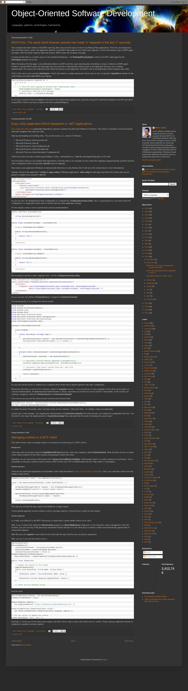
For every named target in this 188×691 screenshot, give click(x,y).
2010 (147, 303)
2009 (147, 307)
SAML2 (147, 360)
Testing (147, 421)
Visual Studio (149, 368)
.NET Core (148, 385)
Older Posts (129, 641)
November (151, 263)
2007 (147, 313)
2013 (147, 250)
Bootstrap (147, 469)
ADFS (21, 112)
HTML (146, 435)
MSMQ (146, 497)
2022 (147, 221)
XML (146, 539)
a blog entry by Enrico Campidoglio (88, 471)
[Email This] (51, 109)
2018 (147, 234)
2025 (147, 212)
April (148, 296)
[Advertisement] (159, 78)
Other (146, 346)
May (148, 293)
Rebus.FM (148, 506)
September (151, 283)
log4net (147, 396)
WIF (24, 112)
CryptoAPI (148, 427)
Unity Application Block (20, 129)
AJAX (146, 399)
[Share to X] (56, 109)
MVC (146, 404)
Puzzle (146, 323)
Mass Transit (149, 447)
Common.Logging (151, 477)
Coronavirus (148, 480)
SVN (146, 458)
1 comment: (39, 109)
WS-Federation (150, 461)
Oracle (146, 449)
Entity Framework (150, 351)
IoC (145, 489)
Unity (20, 426)
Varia (146, 520)
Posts (147, 552)
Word (146, 536)
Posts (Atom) (26, 645)
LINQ (146, 343)
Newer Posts (17, 641)
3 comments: (39, 423)
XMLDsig (147, 393)
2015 (147, 244)
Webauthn (148, 531)
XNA (146, 379)
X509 (146, 390)
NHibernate (148, 371)
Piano (146, 500)
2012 (147, 253)
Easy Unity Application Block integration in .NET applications (51, 123)
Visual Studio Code (151, 522)
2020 (147, 228)
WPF (146, 525)
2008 (147, 310)
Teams (146, 514)
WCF (20, 634)
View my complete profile (151, 160)
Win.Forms (148, 376)
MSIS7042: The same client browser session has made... (159, 266)
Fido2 (146, 433)
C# (145, 331)
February (150, 299)
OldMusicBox (149, 357)
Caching (147, 472)
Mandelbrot (148, 444)
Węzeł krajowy (149, 388)
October (150, 280)
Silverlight (148, 374)
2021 (147, 225)
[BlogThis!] (53, 109)
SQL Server (148, 419)
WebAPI (147, 463)
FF (145, 483)
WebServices (149, 528)
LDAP (146, 491)
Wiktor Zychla (160, 128)
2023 (147, 218)
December (151, 259)
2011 (147, 257)
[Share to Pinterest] (61, 109)
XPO (146, 382)
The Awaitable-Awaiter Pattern (155, 597)
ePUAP (147, 337)
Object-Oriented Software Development (83, 13)
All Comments (150, 557)
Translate (160, 198)
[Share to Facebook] (59, 109)
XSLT (146, 542)
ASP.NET (147, 326)
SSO (146, 455)
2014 (147, 247)
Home (73, 641)
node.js (147, 365)
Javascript (148, 329)
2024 (147, 215)
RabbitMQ (148, 413)
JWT (146, 441)
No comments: (41, 631)
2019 (147, 231)
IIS (145, 354)
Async (146, 424)
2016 (147, 240)
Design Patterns (150, 430)
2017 (147, 237)
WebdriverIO (149, 534)
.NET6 (146, 466)
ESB (146, 402)
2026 (147, 208)
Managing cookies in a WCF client (34, 437)
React (146, 452)
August (149, 286)
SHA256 (147, 511)
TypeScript (148, 362)
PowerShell (148, 503)
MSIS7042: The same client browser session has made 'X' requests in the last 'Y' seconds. (71, 42)
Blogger (104, 660)
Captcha (147, 475)
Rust (146, 416)
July (148, 290)
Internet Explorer (150, 438)
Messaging (148, 407)
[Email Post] (46, 109)
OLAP (146, 410)
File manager (149, 486)
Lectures (147, 494)
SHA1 (146, 508)
